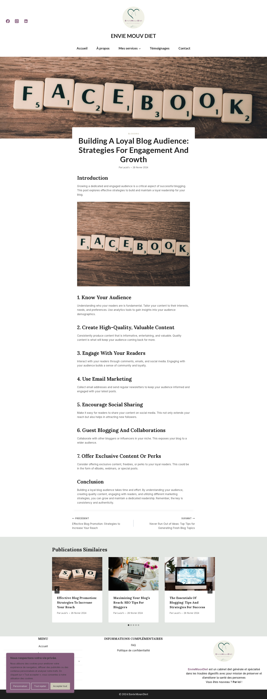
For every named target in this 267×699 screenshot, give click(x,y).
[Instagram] (17, 21)
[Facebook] (8, 21)
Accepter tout (60, 686)
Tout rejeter (40, 686)
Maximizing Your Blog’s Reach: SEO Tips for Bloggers (131, 602)
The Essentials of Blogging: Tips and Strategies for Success (187, 602)
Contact (184, 48)
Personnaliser (20, 686)
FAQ (133, 645)
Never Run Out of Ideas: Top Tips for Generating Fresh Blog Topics (172, 523)
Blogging (133, 134)
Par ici (237, 682)
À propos (103, 48)
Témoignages (160, 48)
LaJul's (126, 167)
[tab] (128, 625)
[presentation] (77, 573)
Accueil (82, 48)
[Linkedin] (26, 21)
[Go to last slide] (57, 590)
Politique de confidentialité (133, 650)
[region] (40, 673)
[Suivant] (210, 590)
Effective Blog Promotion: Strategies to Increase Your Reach (96, 523)
